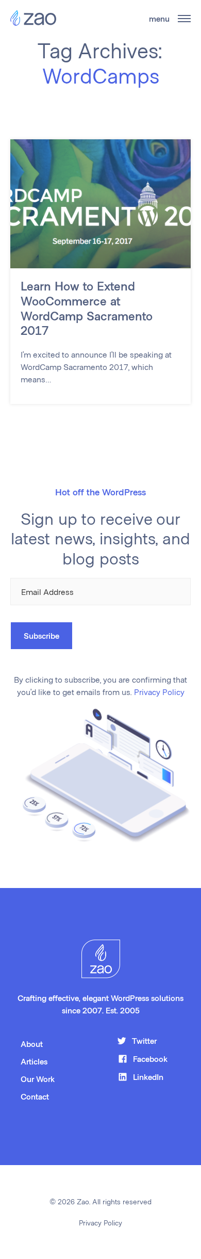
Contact (35, 1096)
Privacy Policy (159, 692)
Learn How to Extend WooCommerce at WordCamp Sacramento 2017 (87, 307)
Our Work (38, 1079)
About (32, 1043)
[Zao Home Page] (33, 18)
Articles (34, 1061)
